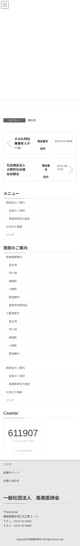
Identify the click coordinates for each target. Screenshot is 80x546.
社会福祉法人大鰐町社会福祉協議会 (16, 169)
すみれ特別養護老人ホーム (22, 143)
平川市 (13, 273)
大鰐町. (13, 345)
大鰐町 (13, 289)
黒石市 (13, 265)
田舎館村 (14, 297)
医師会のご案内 (15, 202)
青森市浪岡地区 (18, 305)
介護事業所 (12, 313)
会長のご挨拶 (17, 210)
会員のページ (11, 472)
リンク (10, 234)
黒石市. (32, 120)
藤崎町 (13, 281)
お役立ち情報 (14, 226)
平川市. (13, 329)
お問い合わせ (11, 480)
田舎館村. (14, 353)
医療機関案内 (14, 257)
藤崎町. (13, 337)
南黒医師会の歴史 (19, 218)
